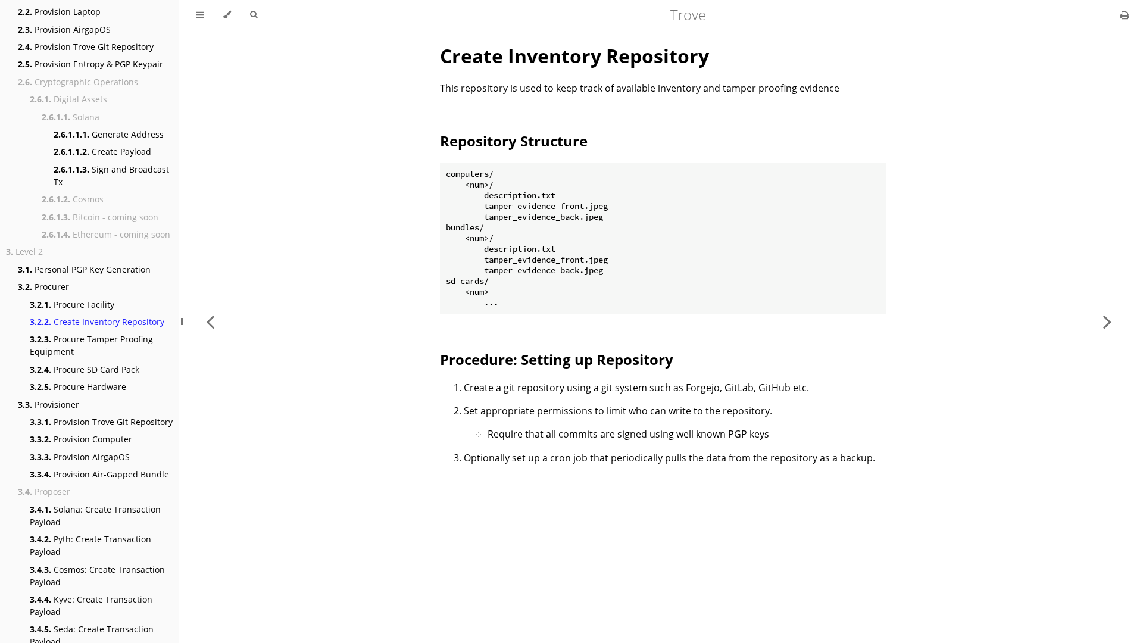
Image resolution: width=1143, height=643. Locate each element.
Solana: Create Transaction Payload (95, 515)
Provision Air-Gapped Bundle (99, 474)
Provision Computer (81, 439)
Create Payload (102, 151)
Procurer (43, 286)
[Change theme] (227, 15)
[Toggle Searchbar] (254, 15)
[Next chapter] (1107, 321)
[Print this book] (1125, 14)
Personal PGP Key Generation (84, 269)
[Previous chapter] (210, 321)
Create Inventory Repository (97, 321)
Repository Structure (514, 141)
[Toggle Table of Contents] (200, 15)
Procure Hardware (78, 386)
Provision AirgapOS (64, 29)
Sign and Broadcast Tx (111, 176)
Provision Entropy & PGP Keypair (90, 64)
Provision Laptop (59, 11)
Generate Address (109, 134)
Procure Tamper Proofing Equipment (91, 345)
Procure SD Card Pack (84, 369)
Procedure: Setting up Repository (556, 359)
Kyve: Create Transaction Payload (91, 605)
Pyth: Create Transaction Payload (90, 545)
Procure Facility (72, 304)
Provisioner (48, 404)
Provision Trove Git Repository (86, 46)
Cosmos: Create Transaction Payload (97, 576)
